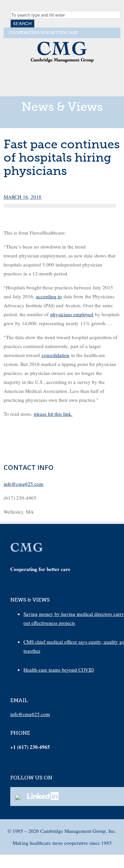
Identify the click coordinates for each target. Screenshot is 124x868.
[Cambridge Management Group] (62, 61)
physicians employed (71, 314)
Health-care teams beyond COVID (58, 669)
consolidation (55, 355)
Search (22, 23)
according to (49, 296)
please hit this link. (53, 413)
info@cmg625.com (23, 483)
